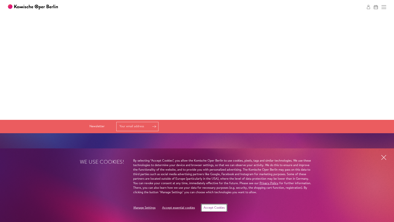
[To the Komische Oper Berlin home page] (33, 7)
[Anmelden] (368, 7)
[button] (383, 7)
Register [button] (154, 126)
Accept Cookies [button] (214, 207)
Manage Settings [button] (144, 207)
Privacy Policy (269, 183)
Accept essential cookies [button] (178, 207)
